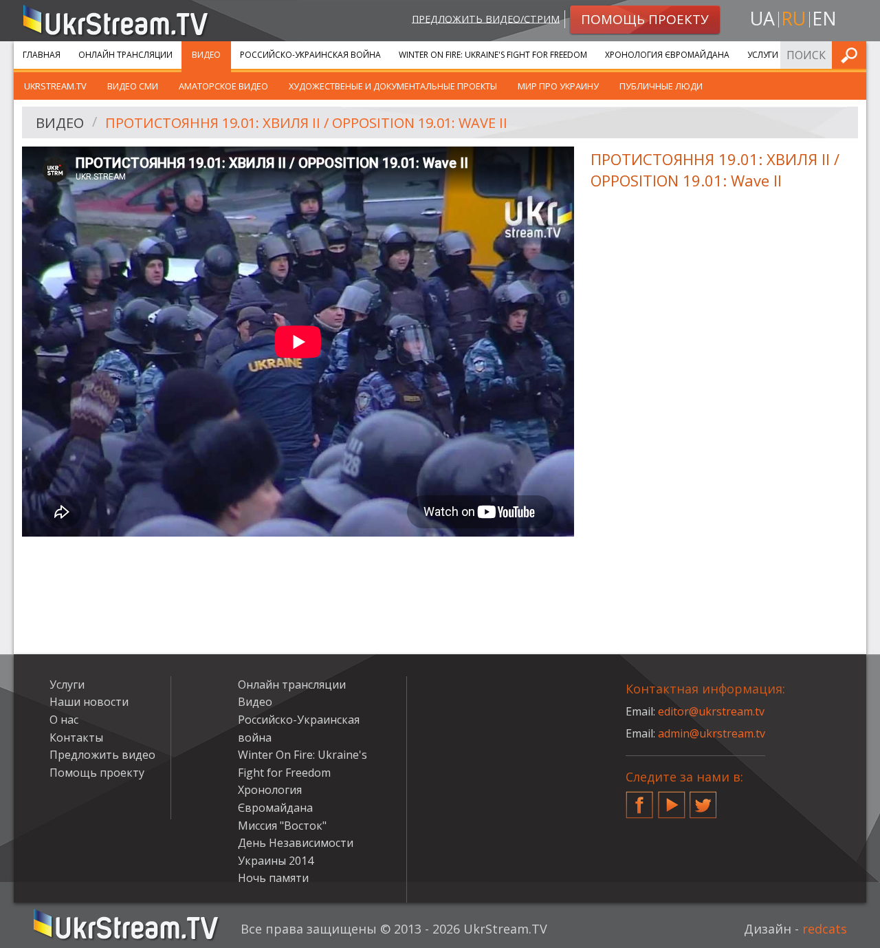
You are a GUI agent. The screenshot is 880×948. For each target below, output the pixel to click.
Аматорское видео (223, 86)
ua (762, 18)
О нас (64, 719)
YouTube (671, 799)
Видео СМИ (132, 86)
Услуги (762, 55)
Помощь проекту (97, 772)
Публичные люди (661, 86)
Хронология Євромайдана (667, 55)
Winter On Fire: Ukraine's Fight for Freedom (493, 55)
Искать (851, 54)
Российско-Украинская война (310, 55)
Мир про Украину (558, 86)
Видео (206, 55)
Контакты (76, 737)
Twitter (703, 799)
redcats (824, 928)
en (824, 18)
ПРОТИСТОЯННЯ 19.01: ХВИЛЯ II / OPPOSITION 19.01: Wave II (306, 123)
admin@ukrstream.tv (711, 733)
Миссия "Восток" (282, 825)
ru (793, 18)
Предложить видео (102, 754)
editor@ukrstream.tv (711, 711)
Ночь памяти (273, 877)
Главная (41, 55)
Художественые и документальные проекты (393, 86)
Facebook (639, 799)
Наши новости (89, 701)
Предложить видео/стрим (486, 18)
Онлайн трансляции (125, 55)
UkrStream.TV (55, 86)
